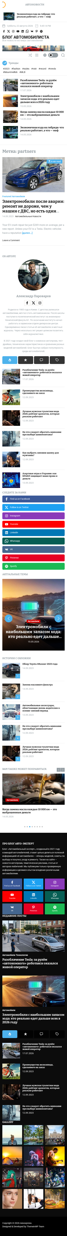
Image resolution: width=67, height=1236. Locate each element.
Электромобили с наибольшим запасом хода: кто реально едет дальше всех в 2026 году (39, 99)
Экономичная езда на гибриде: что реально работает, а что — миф (42, 129)
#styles (26, 68)
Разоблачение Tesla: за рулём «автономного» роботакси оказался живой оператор (38, 83)
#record (43, 68)
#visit (34, 68)
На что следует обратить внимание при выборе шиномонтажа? (41, 433)
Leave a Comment (11, 240)
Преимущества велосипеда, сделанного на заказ (37, 392)
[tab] (9, 360)
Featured (6, 196)
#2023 (6, 68)
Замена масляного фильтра (37, 684)
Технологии (22, 955)
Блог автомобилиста (25, 37)
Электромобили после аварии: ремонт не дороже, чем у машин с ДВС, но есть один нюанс (33, 209)
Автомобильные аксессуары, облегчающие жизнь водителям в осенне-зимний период (41, 708)
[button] (8, 618)
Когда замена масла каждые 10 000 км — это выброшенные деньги (42, 113)
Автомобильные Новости (28, 216)
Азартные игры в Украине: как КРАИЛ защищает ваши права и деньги (39, 476)
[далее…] (27, 232)
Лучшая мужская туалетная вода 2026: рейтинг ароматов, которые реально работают (41, 414)
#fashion (16, 68)
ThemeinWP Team (35, 1226)
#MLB (22, 72)
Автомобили (18, 196)
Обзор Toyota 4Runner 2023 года (39, 664)
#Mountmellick (10, 72)
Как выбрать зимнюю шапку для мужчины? (40, 454)
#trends (52, 68)
